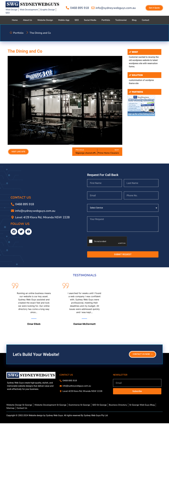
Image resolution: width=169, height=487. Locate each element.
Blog (134, 20)
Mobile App (63, 20)
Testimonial (121, 20)
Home (15, 20)
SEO (77, 20)
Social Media (90, 20)
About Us (27, 20)
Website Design (45, 20)
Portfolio (106, 20)
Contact (145, 20)
